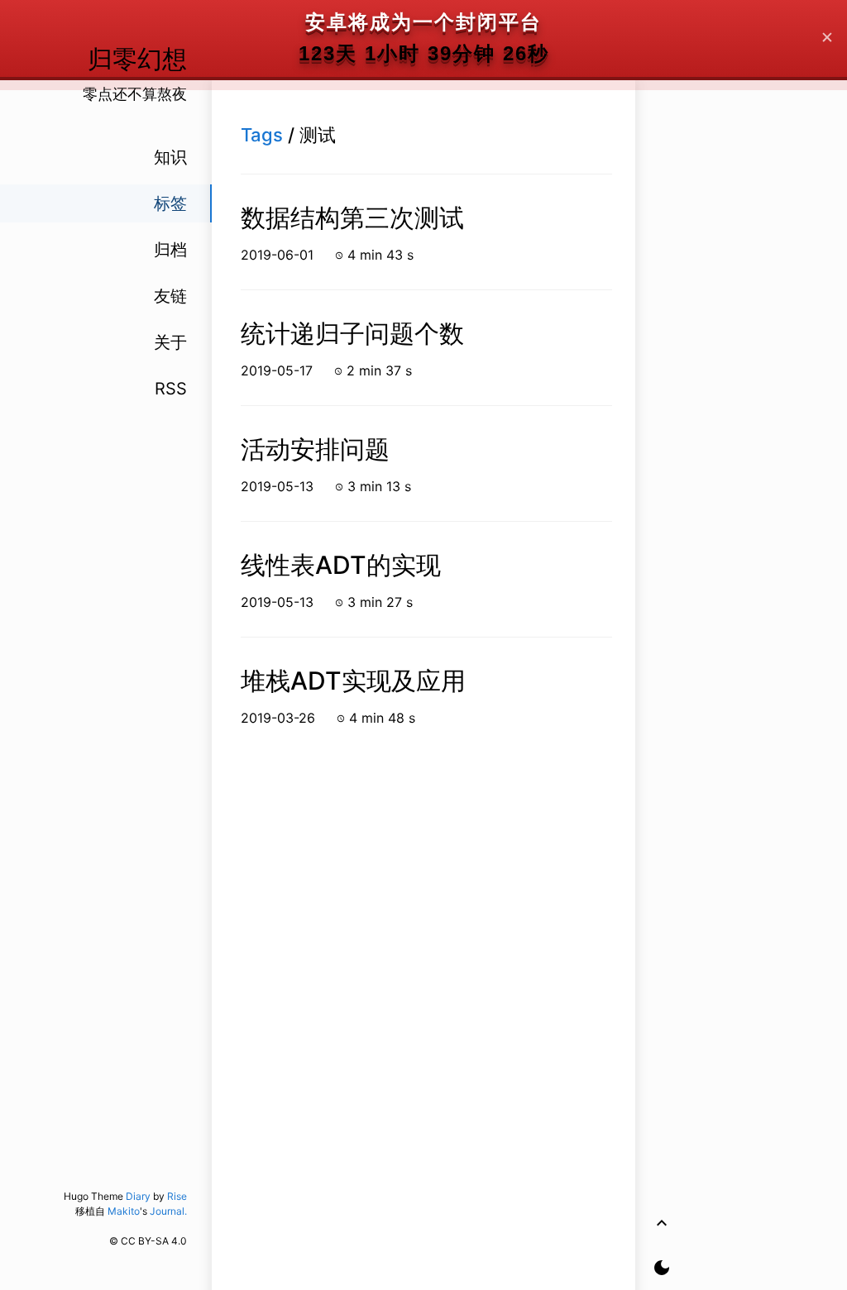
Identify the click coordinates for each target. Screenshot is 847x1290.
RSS (171, 389)
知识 (170, 157)
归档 (170, 250)
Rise (177, 1196)
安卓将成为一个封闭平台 (423, 22)
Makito (124, 1211)
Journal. (168, 1211)
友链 (170, 296)
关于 (170, 342)
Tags (262, 135)
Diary (138, 1196)
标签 (170, 203)
